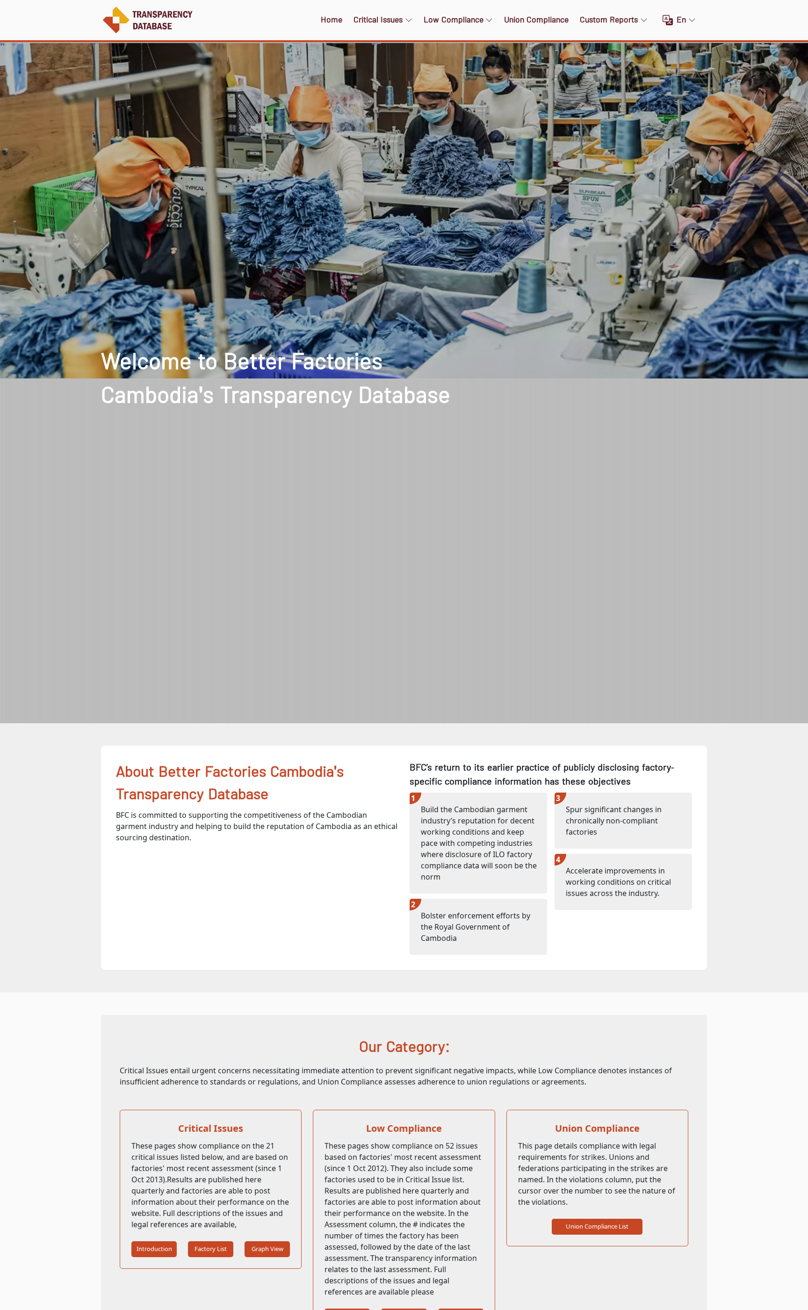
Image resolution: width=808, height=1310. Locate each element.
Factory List (211, 1248)
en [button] (681, 20)
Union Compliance (536, 20)
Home (331, 20)
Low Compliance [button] (453, 20)
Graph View (267, 1248)
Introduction (154, 1248)
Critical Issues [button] (378, 20)
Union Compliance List (597, 1226)
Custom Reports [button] (609, 20)
